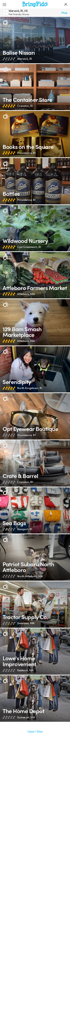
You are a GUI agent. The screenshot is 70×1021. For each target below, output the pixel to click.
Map (64, 13)
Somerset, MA (26, 717)
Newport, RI (24, 529)
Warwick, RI (24, 59)
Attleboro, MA (26, 294)
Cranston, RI (25, 106)
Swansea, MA (25, 623)
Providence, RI (26, 153)
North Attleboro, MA (30, 576)
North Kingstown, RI (29, 388)
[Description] (5, 22)
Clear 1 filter (35, 731)
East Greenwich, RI (29, 247)
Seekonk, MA (25, 670)
